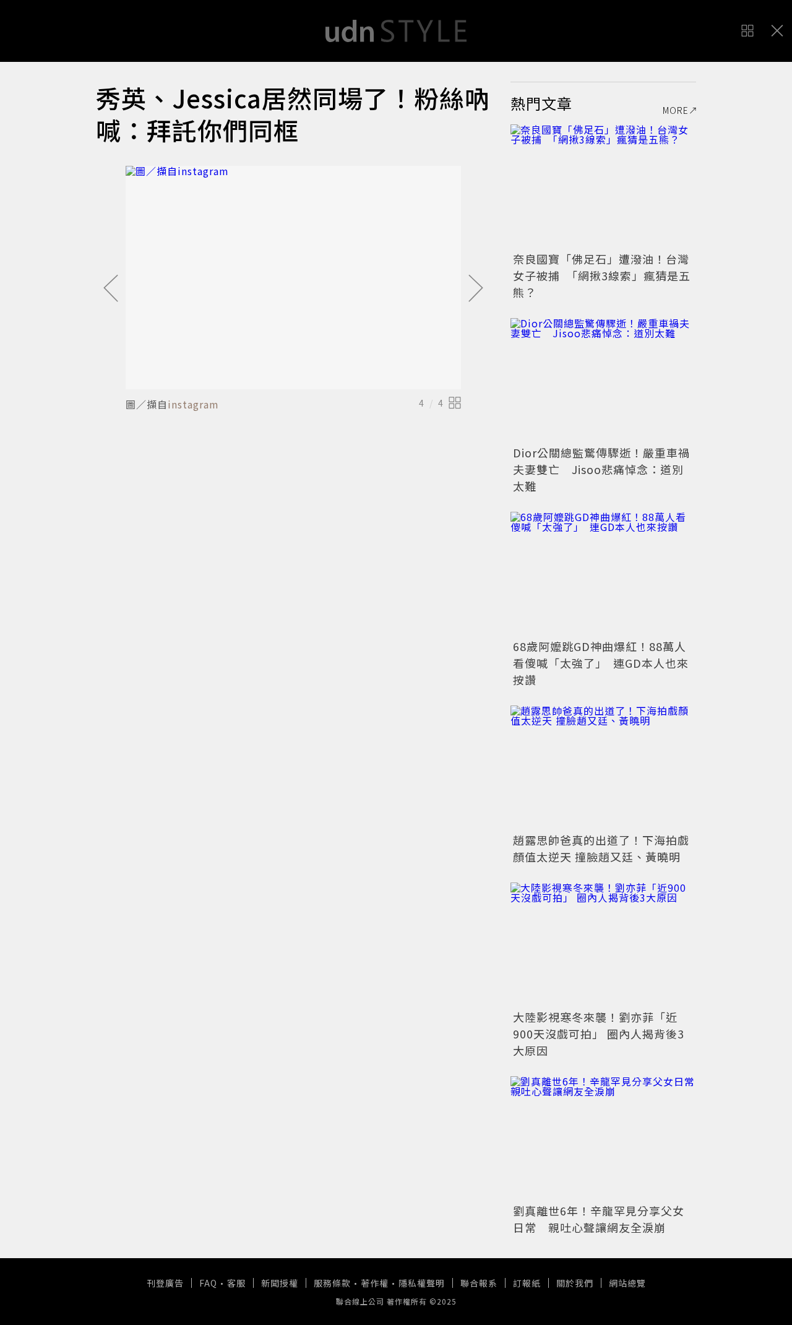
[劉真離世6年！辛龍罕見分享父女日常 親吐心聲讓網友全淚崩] (603, 1138)
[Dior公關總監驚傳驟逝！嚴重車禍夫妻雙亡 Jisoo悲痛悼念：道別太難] (603, 380)
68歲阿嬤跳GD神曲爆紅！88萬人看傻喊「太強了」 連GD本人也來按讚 (601, 663)
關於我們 (574, 1283)
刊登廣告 (165, 1283)
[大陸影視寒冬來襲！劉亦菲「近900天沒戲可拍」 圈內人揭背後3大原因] (603, 944)
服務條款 (332, 1283)
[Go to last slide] (111, 289)
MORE (676, 110)
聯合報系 (478, 1283)
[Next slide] (476, 289)
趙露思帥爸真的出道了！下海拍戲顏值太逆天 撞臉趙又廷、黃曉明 (601, 848)
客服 (236, 1283)
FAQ (208, 1283)
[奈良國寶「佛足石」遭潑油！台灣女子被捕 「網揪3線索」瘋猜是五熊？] (603, 186)
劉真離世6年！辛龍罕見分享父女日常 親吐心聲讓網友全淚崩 (598, 1218)
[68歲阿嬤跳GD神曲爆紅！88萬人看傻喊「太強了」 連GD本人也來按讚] (603, 574)
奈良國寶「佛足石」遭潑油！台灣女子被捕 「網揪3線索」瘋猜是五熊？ (602, 275)
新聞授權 (279, 1283)
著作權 (375, 1283)
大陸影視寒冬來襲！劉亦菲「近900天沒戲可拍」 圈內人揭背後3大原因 (598, 1033)
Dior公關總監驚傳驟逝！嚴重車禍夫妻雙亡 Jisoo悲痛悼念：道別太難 (601, 469)
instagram (193, 404)
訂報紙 (527, 1283)
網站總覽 (627, 1283)
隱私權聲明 (421, 1283)
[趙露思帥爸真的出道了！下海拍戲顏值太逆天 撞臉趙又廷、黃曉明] (603, 767)
